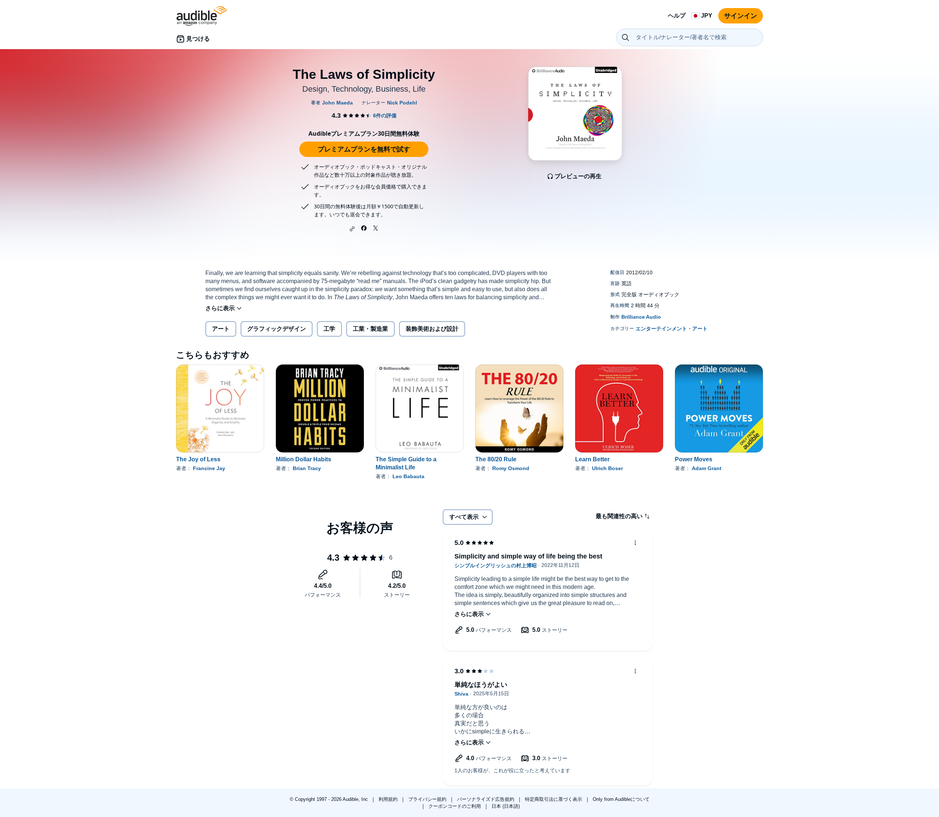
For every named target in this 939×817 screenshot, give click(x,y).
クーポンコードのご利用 (455, 806)
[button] (352, 229)
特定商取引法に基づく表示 (554, 799)
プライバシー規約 (428, 799)
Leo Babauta (408, 476)
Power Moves (693, 459)
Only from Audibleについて (621, 799)
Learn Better (592, 459)
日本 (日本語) (506, 806)
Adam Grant (706, 468)
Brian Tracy (307, 468)
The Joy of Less (198, 459)
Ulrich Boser (607, 468)
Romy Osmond (510, 468)
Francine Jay (209, 468)
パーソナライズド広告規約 (486, 799)
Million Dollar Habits (303, 459)
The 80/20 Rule (495, 459)
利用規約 (389, 799)
